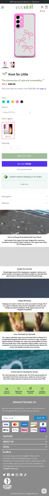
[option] (24, 35)
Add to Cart (24, 156)
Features (5, 203)
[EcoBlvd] (24, 7)
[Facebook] (8, 474)
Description (6, 196)
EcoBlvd (19, 493)
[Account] (41, 7)
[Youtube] (12, 474)
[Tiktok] (25, 474)
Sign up (40, 418)
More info (24, 184)
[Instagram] (17, 474)
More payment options (24, 169)
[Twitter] (4, 474)
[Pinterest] (21, 474)
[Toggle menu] (2, 7)
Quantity (5, 143)
